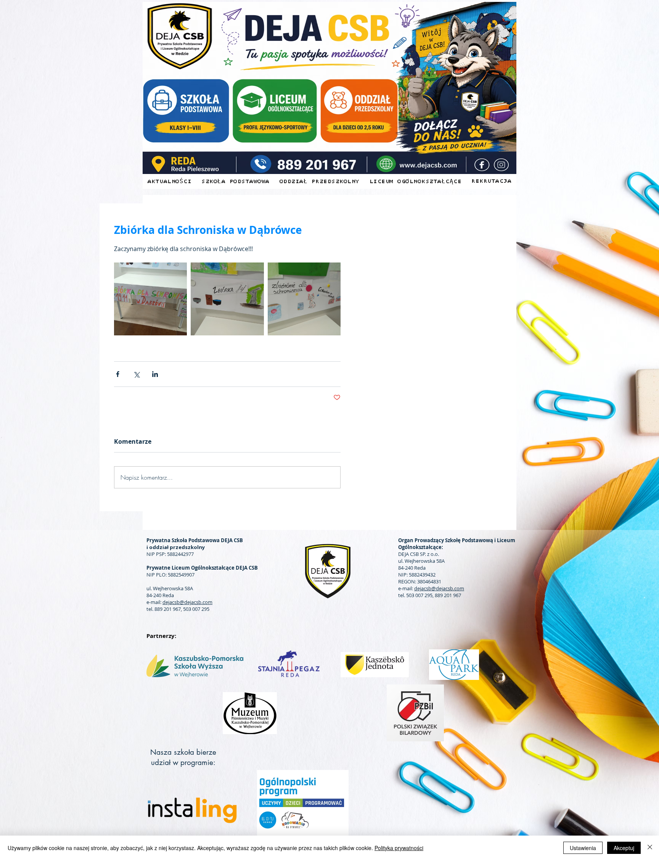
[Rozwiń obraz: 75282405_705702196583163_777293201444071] (304, 299)
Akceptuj (624, 848)
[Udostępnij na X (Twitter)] (136, 374)
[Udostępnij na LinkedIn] (155, 374)
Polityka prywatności (399, 848)
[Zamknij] (649, 848)
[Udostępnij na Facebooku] (117, 374)
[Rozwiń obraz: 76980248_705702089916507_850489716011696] (150, 299)
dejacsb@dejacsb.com (187, 602)
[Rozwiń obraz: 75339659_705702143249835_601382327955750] (227, 299)
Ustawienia (583, 848)
